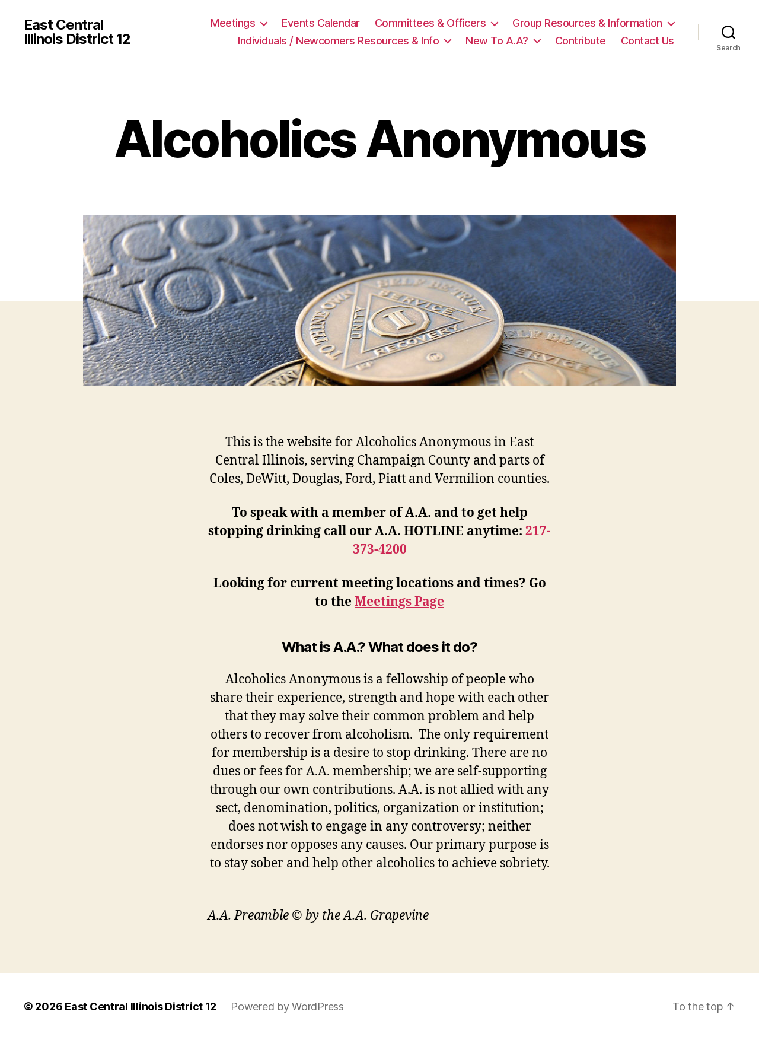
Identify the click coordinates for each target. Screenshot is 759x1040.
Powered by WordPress (287, 1006)
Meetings (233, 23)
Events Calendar (321, 23)
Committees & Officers (430, 23)
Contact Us (647, 40)
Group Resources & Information (587, 23)
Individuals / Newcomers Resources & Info (338, 40)
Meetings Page (399, 602)
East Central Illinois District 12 (77, 32)
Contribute (580, 40)
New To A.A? (496, 40)
